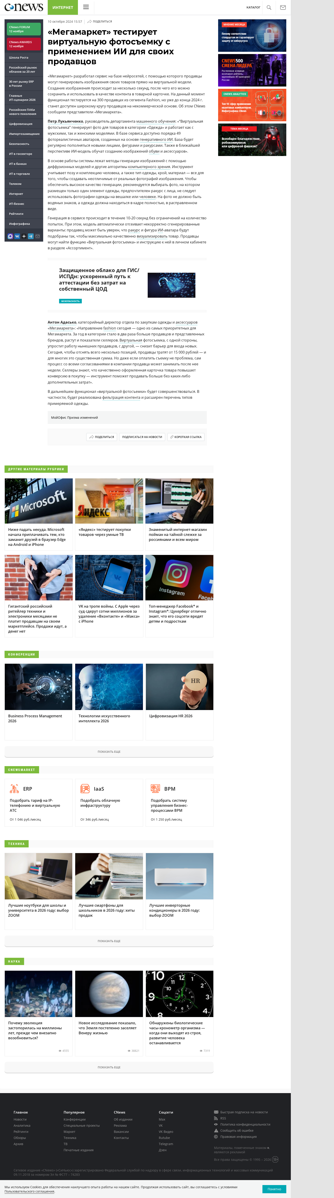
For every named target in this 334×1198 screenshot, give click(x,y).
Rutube (164, 1138)
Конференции (75, 1119)
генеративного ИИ (156, 139)
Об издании (123, 1119)
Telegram (166, 1144)
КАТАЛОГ (253, 7)
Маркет (69, 1131)
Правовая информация (238, 1136)
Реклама (120, 1125)
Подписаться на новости (142, 437)
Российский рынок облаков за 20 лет (23, 69)
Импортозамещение (24, 134)
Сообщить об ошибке (237, 1130)
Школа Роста (18, 57)
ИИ (160, 230)
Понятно (274, 1189)
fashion (109, 328)
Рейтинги (16, 214)
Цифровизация (20, 124)
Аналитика (22, 1125)
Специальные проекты (82, 1125)
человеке (147, 196)
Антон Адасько (62, 322)
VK (161, 1125)
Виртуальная (131, 340)
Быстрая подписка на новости (244, 1112)
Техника (70, 1138)
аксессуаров (186, 322)
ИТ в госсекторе (20, 154)
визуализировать (152, 236)
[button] (269, 7)
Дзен (163, 1150)
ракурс (134, 230)
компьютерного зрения (149, 166)
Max (162, 1119)
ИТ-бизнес (16, 204)
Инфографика (19, 224)
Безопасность (19, 144)
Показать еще (109, 752)
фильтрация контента (121, 397)
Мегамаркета (61, 328)
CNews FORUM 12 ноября (19, 29)
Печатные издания (79, 1150)
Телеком (15, 184)
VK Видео (166, 1131)
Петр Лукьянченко (65, 121)
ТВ (65, 1144)
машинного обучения (155, 121)
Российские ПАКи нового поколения (22, 112)
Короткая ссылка (188, 437)
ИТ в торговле (19, 174)
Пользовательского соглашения (29, 1191)
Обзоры (20, 1138)
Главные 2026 (22, 98)
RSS (223, 1118)
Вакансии (121, 1131)
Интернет (62, 7)
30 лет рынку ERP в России (21, 83)
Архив (18, 1144)
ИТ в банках (18, 164)
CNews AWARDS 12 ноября (20, 44)
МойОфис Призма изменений (74, 417)
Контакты (121, 1138)
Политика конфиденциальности (245, 1124)
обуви (154, 151)
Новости (20, 1119)
